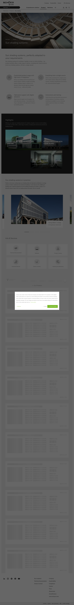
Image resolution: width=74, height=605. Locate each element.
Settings (45, 306)
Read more (19, 306)
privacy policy (33, 302)
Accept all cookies (53, 306)
